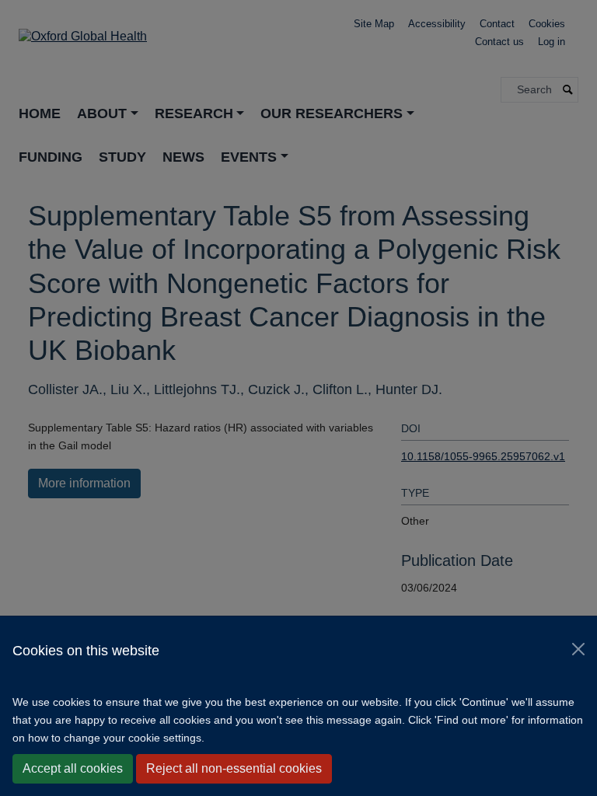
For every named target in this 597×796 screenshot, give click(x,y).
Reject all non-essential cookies (234, 768)
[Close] (578, 649)
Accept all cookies (73, 768)
